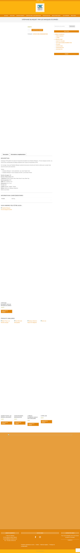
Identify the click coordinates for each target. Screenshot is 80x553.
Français (38, 0)
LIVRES (57, 37)
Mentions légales (44, 544)
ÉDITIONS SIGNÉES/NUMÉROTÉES (64, 42)
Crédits (37, 544)
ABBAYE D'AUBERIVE (59, 34)
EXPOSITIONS (36, 34)
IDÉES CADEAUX (60, 36)
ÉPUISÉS (58, 44)
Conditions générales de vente (27, 544)
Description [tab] (5, 154)
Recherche (72, 26)
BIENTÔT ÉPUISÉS (60, 41)
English (41, 0)
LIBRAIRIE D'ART (59, 39)
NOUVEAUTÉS (59, 49)
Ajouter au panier (37, 30)
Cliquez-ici (70, 540)
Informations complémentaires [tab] (18, 154)
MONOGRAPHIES (44, 34)
